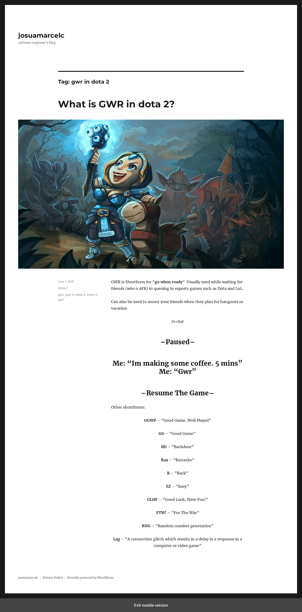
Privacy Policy (52, 578)
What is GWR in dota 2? (116, 104)
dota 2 (62, 288)
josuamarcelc (41, 35)
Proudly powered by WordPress (90, 578)
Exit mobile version (151, 605)
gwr (61, 294)
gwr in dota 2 (75, 294)
